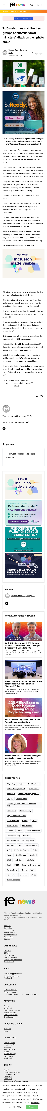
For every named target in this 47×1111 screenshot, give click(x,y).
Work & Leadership (11, 957)
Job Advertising (10, 1013)
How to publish (9, 1043)
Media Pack (8, 1008)
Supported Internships (31, 865)
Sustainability (12, 870)
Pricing (6, 1006)
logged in (22, 453)
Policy (35, 850)
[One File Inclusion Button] (23, 276)
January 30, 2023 (16, 55)
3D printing (11, 784)
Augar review (34, 789)
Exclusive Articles (10, 990)
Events (6, 1052)
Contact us (8, 928)
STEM (16, 865)
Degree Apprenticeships (16, 816)
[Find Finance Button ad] (23, 513)
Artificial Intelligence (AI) (16, 789)
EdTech (6, 953)
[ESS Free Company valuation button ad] (23, 539)
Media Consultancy (11, 1015)
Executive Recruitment (12, 976)
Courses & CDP (9, 1074)
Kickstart (10, 830)
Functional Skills (13, 821)
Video (6, 1031)
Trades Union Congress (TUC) (17, 416)
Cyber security (25, 811)
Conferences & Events (12, 1072)
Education (7, 951)
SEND (9, 860)
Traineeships (11, 875)
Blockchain (11, 794)
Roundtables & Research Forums (16, 1081)
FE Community (9, 930)
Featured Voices (10, 992)
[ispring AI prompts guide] (23, 565)
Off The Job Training (21, 850)
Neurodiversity (31, 845)
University (24, 875)
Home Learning (12, 825)
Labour (19, 830)
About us (7, 926)
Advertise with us (10, 935)
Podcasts (7, 1029)
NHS (8, 850)
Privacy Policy (9, 937)
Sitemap (7, 939)
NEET (20, 845)
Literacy (26, 835)
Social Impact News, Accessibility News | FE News (23, 383)
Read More (35, 1103)
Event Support (9, 1017)
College (9, 798)
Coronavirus (11, 811)
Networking (8, 1077)
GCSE (34, 821)
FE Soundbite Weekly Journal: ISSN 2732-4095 (21, 994)
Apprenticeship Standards (29, 784)
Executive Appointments (13, 974)
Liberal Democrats (33, 830)
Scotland (33, 855)
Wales (33, 875)
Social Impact (9, 962)
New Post (7, 1047)
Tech (32, 870)
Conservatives (21, 798)
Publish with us (9, 932)
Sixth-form (19, 860)
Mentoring (11, 845)
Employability (9, 955)
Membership (8, 1056)
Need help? (8, 1058)
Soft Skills (30, 860)
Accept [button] (31, 1107)
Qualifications (21, 855)
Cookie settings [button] (15, 1107)
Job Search (8, 978)
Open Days (8, 1079)
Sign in (39, 5)
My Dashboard (9, 1049)
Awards (6, 1070)
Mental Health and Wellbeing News (20, 840)
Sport (9, 865)
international (27, 825)
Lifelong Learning (13, 835)
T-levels (24, 870)
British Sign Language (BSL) (28, 794)
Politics (9, 855)
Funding (25, 821)
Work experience (13, 880)
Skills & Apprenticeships (13, 960)
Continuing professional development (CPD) (21, 804)
